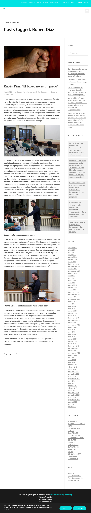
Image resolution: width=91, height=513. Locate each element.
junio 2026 (71, 252)
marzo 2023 (72, 339)
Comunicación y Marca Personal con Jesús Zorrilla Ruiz (77, 214)
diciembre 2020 (73, 393)
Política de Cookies (45, 499)
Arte (70, 426)
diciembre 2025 (73, 264)
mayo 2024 (72, 306)
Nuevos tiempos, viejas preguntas (76, 194)
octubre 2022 (72, 351)
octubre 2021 (72, 376)
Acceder (71, 473)
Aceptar (65, 508)
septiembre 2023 (74, 325)
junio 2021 (71, 381)
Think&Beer (72, 456)
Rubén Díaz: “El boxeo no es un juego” (31, 86)
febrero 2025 (72, 287)
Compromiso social (76, 438)
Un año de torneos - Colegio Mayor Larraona (76, 145)
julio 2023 (71, 330)
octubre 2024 (72, 297)
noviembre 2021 (74, 374)
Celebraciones (74, 428)
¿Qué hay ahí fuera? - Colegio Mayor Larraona (77, 225)
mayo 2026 (72, 255)
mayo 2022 (72, 360)
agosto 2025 (72, 273)
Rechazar (79, 508)
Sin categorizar (74, 454)
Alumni (45, 2)
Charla (71, 431)
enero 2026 (72, 262)
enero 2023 (72, 344)
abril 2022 (71, 362)
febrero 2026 (72, 259)
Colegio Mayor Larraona (25, 92)
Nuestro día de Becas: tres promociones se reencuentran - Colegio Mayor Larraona (77, 187)
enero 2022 (72, 369)
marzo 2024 (72, 311)
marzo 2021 (72, 386)
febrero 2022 (72, 367)
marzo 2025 (72, 285)
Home (7, 23)
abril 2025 (71, 283)
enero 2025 (72, 290)
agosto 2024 (72, 301)
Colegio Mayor (74, 435)
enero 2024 (72, 315)
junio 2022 (71, 358)
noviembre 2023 (74, 320)
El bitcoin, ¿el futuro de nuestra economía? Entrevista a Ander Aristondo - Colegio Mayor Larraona (77, 165)
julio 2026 (71, 250)
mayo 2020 (72, 407)
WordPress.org (73, 480)
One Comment (43, 92)
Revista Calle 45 (55, 2)
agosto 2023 (72, 327)
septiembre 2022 (74, 353)
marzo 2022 (72, 365)
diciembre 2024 (73, 292)
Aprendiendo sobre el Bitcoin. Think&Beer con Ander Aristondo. (77, 174)
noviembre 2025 (74, 266)
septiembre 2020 (74, 400)
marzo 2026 (72, 257)
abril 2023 (71, 337)
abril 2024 (71, 308)
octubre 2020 (72, 397)
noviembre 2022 (74, 348)
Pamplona (72, 449)
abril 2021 (71, 383)
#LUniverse (72, 421)
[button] (87, 11)
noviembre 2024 (74, 294)
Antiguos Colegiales (76, 424)
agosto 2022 (72, 355)
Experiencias (8, 94)
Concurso (72, 440)
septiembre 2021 (74, 379)
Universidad (73, 459)
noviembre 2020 (74, 395)
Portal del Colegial (35, 2)
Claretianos (73, 433)
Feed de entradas (74, 476)
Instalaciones (73, 447)
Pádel (72, 2)
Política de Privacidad (45, 497)
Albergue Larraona (82, 2)
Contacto (65, 2)
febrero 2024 (72, 313)
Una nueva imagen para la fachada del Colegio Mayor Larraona (78, 82)
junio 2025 (71, 278)
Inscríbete (24, 2)
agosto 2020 (72, 402)
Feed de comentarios (75, 478)
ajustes (6, 509)
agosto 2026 (72, 248)
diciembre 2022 (73, 346)
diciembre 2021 (73, 372)
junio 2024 (71, 304)
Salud (70, 452)
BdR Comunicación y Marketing (61, 495)
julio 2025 (71, 276)
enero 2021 (72, 390)
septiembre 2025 (74, 271)
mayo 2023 (72, 334)
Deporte (54, 92)
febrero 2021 (72, 388)
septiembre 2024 (74, 299)
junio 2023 (71, 332)
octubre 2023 (72, 322)
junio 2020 (71, 404)
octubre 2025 (72, 269)
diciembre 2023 (73, 318)
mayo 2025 (72, 280)
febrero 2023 (72, 341)
